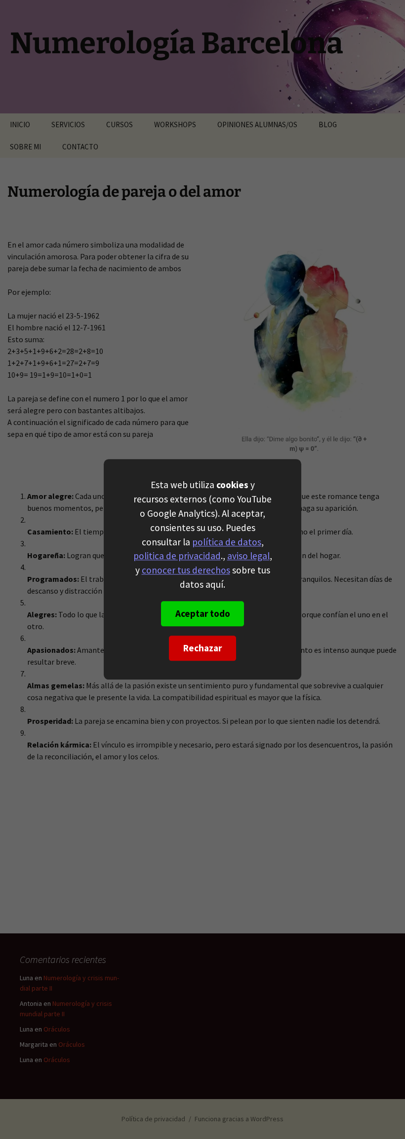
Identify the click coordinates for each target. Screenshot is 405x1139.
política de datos (226, 542)
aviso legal (248, 556)
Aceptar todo (202, 614)
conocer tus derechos (186, 570)
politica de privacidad (177, 556)
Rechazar (202, 648)
